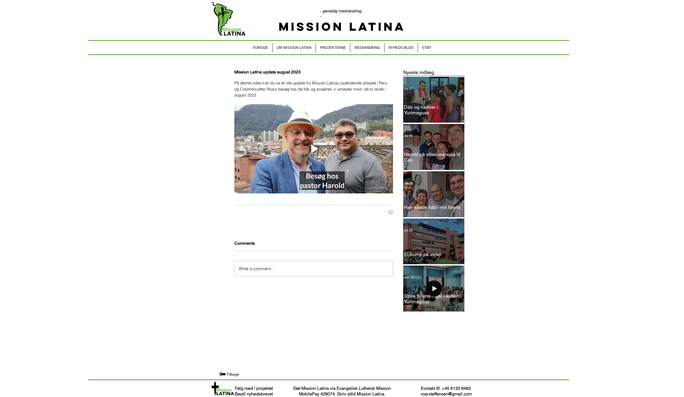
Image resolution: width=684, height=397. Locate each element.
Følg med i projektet (254, 388)
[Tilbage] (222, 374)
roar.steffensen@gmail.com (446, 393)
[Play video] (313, 148)
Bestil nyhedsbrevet (254, 393)
